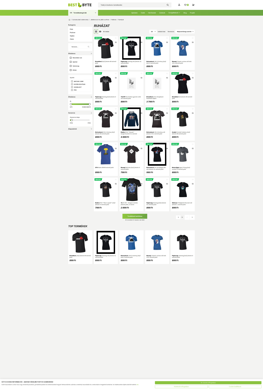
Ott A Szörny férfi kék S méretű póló (156, 62)
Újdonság (76, 66)
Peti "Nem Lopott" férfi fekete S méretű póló (105, 203)
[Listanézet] (100, 31)
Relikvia (113, 19)
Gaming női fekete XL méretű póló (131, 62)
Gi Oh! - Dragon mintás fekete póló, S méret (129, 203)
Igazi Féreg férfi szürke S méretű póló (181, 168)
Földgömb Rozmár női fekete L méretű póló (182, 203)
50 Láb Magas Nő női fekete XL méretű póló (156, 168)
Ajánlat (75, 62)
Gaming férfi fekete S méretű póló (105, 97)
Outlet (143, 13)
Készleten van (77, 58)
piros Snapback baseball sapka (154, 97)
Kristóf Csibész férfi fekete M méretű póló (181, 133)
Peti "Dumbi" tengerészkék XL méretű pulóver (129, 133)
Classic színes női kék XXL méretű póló (181, 62)
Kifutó (75, 70)
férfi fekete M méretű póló (105, 62)
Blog (185, 13)
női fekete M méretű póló (182, 97)
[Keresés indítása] (167, 4)
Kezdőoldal (69, 20)
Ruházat (121, 19)
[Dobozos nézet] (96, 31)
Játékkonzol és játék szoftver (100, 19)
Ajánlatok (134, 13)
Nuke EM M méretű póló (104, 167)
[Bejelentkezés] (179, 4)
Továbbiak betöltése (134, 216)
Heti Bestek (152, 13)
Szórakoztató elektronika (80, 19)
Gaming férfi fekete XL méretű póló (156, 203)
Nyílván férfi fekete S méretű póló (130, 168)
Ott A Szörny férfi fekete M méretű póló (105, 133)
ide (137, 384)
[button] (80, 29)
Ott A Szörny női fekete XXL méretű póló (155, 133)
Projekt (192, 13)
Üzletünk (162, 13)
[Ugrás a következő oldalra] (192, 217)
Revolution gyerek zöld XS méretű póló (131, 97)
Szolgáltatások (173, 13)
